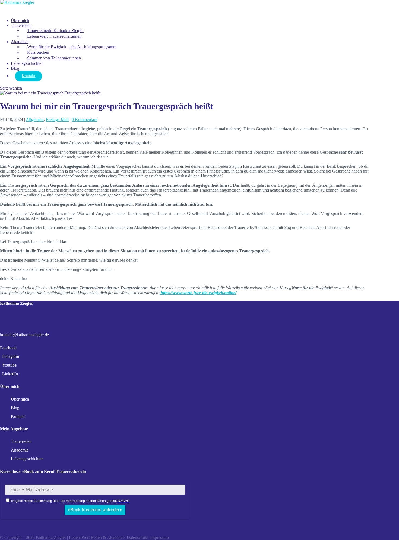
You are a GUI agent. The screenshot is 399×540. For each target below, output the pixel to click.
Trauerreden (21, 25)
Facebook (8, 347)
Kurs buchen (38, 52)
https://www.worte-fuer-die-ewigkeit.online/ (198, 292)
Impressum (159, 537)
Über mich (20, 399)
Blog (15, 407)
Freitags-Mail (57, 119)
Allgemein (35, 119)
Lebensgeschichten (27, 63)
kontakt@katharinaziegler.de (24, 334)
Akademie (19, 41)
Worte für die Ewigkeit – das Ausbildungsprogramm (71, 47)
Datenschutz (137, 537)
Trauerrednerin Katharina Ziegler (55, 30)
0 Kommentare (84, 119)
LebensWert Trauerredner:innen (54, 36)
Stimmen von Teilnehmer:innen (54, 58)
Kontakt (28, 76)
